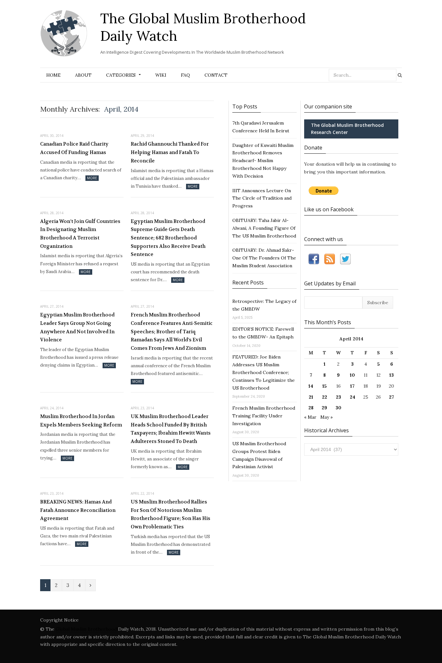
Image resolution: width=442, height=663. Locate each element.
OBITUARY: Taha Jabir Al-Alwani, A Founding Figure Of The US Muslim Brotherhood (264, 228)
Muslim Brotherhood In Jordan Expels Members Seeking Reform (81, 420)
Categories (121, 75)
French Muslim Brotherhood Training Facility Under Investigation (263, 415)
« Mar (310, 417)
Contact (215, 75)
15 (324, 386)
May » (326, 417)
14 (310, 386)
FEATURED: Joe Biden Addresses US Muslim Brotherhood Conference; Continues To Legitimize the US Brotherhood (263, 372)
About (83, 75)
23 (338, 397)
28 (311, 408)
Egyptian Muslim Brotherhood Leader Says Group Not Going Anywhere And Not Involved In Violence (77, 327)
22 (324, 397)
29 (324, 408)
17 (352, 386)
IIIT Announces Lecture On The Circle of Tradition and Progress (262, 198)
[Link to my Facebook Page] (313, 260)
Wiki (160, 75)
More (92, 178)
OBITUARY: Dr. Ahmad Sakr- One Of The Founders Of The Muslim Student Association (264, 258)
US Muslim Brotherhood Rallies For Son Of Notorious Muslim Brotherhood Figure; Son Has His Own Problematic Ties (170, 514)
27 (391, 397)
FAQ (185, 75)
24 (352, 397)
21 (311, 397)
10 (352, 375)
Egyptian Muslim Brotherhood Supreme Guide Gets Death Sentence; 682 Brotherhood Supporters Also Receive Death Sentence (168, 238)
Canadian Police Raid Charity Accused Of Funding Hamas (74, 148)
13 (391, 375)
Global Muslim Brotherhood (86, 629)
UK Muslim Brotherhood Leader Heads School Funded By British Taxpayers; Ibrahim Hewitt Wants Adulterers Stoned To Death (171, 429)
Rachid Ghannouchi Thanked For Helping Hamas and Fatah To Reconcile (170, 152)
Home (53, 75)
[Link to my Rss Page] (329, 260)
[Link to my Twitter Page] (345, 260)
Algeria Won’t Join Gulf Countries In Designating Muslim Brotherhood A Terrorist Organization (80, 233)
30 (338, 408)
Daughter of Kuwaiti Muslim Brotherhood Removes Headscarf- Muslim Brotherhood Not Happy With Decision (262, 160)
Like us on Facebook (329, 209)
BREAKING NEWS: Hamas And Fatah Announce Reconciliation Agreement (78, 510)
